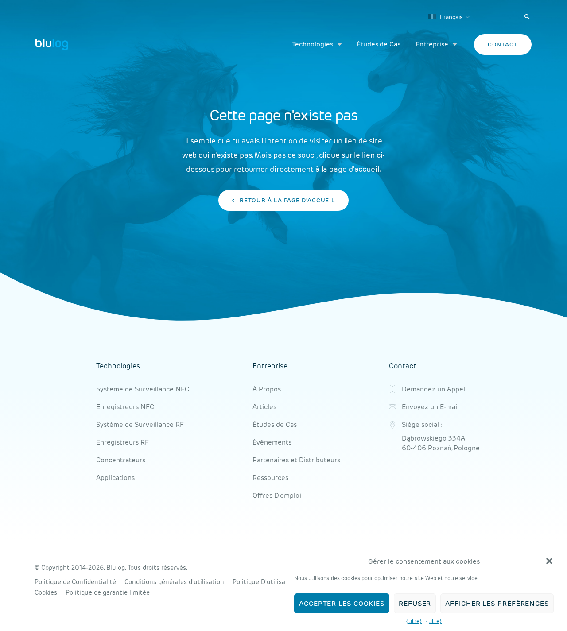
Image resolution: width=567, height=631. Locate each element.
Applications (115, 477)
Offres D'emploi (276, 495)
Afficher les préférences (497, 603)
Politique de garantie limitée (108, 592)
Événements (271, 442)
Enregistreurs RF (122, 442)
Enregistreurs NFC (125, 407)
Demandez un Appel (433, 389)
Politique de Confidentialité (75, 582)
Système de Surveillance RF (140, 424)
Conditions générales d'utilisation (174, 582)
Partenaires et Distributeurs (296, 460)
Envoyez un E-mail (430, 407)
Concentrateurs (120, 460)
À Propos (266, 389)
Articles (264, 407)
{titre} (414, 621)
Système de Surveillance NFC (142, 389)
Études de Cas (378, 44)
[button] (549, 561)
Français (450, 17)
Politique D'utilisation (265, 582)
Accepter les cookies (341, 603)
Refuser (415, 603)
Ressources (270, 477)
